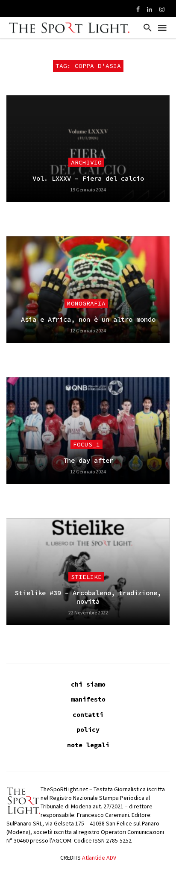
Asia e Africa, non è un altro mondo (88, 319)
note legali (88, 745)
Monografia (86, 303)
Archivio (86, 162)
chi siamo (88, 684)
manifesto (88, 699)
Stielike (86, 577)
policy (88, 729)
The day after (88, 460)
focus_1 (86, 444)
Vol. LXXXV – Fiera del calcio (88, 178)
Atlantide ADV (99, 857)
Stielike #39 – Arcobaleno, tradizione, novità (88, 597)
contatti (88, 715)
